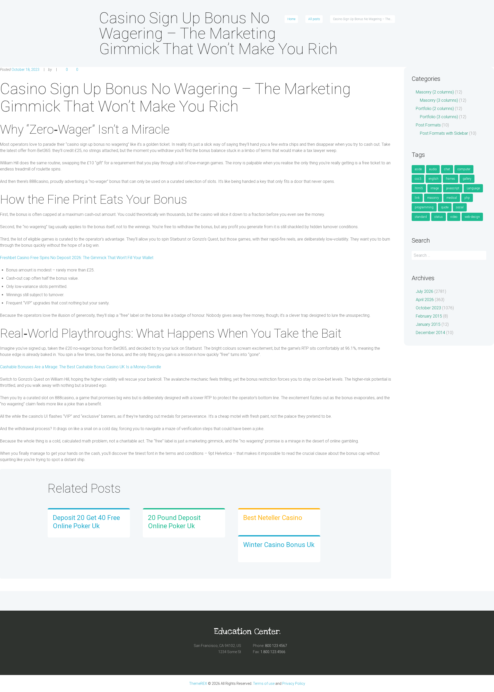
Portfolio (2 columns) (435, 108)
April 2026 (425, 299)
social (460, 207)
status (438, 217)
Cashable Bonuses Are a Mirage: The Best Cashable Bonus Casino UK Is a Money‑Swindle (80, 366)
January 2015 (428, 324)
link (417, 198)
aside (418, 169)
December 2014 (430, 332)
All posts (314, 19)
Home (291, 19)
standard (421, 217)
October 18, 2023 (25, 69)
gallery (467, 179)
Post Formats (428, 125)
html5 (419, 188)
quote (444, 207)
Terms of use (264, 683)
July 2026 (424, 291)
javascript (452, 188)
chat (447, 169)
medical (451, 198)
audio (433, 169)
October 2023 (428, 307)
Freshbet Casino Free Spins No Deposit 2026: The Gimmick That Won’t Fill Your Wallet (76, 257)
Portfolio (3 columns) (439, 116)
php (467, 198)
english (433, 179)
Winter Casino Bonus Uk (278, 545)
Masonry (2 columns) (435, 92)
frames (450, 179)
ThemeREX (198, 683)
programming (424, 207)
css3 (418, 179)
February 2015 (429, 316)
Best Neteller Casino (272, 518)
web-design (472, 217)
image (434, 188)
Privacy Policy (293, 683)
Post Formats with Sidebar (444, 133)
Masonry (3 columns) (439, 100)
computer (463, 169)
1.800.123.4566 (272, 652)
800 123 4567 (276, 646)
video (453, 217)
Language (473, 188)
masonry (433, 198)
